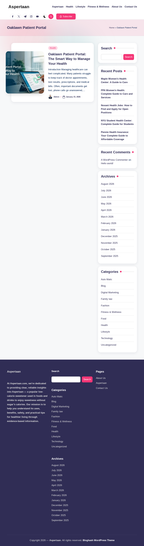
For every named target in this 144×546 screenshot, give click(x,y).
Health (53, 48)
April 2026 (106, 210)
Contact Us (102, 388)
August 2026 (107, 184)
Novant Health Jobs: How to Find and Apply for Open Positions (116, 109)
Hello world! (107, 163)
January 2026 (108, 230)
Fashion (105, 305)
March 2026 (107, 216)
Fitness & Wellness (111, 312)
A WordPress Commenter (114, 160)
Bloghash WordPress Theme (98, 540)
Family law (106, 299)
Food (103, 318)
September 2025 (109, 256)
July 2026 (106, 190)
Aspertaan (18, 6)
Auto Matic (106, 279)
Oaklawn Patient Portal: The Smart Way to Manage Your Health (69, 58)
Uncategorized (108, 345)
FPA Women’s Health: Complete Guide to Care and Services (117, 94)
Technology (107, 338)
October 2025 (108, 249)
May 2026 (106, 203)
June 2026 (106, 197)
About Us (101, 378)
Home (111, 27)
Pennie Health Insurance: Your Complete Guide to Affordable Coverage (115, 136)
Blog (103, 286)
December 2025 (109, 236)
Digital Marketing (110, 292)
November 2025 (109, 243)
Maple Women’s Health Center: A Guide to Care (114, 80)
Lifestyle (105, 331)
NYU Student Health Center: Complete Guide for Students (117, 122)
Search (106, 48)
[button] (66, 16)
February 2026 (108, 223)
